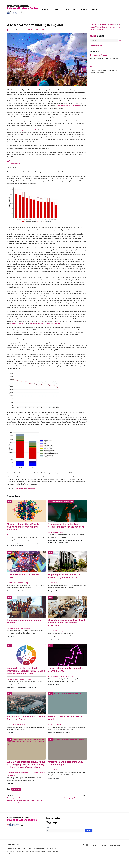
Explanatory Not (14, 164)
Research (45, 9)
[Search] (120, 40)
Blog (74, 9)
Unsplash (31, 488)
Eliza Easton (95, 67)
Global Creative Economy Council (58, 542)
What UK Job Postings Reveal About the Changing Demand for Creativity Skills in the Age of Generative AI (26, 765)
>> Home (93, 24)
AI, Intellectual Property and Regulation (61, 501)
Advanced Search (98, 45)
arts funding (16, 789)
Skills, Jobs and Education (15, 545)
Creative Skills (22, 543)
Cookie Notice (115, 845)
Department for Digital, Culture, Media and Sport (46, 323)
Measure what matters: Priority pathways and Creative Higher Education (23, 527)
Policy (56, 9)
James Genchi (21, 488)
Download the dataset (16, 161)
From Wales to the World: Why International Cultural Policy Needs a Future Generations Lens (26, 671)
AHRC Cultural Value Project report (68, 105)
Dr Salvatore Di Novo (98, 55)
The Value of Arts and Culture (38, 30)
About (93, 9)
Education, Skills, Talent (34, 543)
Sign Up (88, 830)
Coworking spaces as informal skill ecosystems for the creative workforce (66, 623)
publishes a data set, (29, 130)
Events (66, 9)
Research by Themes (109, 24)
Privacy (103, 845)
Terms (94, 845)
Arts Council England (17, 323)
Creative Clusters (64, 732)
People (83, 9)
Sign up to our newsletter (111, 854)
